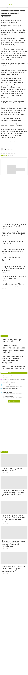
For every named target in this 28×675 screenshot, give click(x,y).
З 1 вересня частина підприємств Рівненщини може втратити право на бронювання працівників (13, 349)
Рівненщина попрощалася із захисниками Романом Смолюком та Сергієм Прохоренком (12, 359)
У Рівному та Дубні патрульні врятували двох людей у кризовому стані (13, 259)
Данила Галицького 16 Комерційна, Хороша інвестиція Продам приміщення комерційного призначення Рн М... (14, 569)
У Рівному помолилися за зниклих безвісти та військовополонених (13, 250)
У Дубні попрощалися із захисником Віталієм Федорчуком (14, 277)
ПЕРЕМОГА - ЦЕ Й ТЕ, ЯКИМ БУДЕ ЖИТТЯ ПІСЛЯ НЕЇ (13, 470)
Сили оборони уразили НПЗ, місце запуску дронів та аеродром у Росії (13, 285)
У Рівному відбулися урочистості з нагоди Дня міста (13, 242)
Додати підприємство (14, 401)
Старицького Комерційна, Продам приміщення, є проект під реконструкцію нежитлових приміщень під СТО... (13, 543)
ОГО (1, 145)
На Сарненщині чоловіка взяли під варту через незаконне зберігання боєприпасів (13, 268)
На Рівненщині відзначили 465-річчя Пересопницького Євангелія (14, 225)
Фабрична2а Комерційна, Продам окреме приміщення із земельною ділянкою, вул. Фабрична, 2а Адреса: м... (13, 493)
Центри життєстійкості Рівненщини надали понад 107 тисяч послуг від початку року (13, 233)
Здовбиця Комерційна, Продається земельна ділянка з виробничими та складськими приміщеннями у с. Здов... (13, 518)
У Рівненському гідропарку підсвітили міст (12, 340)
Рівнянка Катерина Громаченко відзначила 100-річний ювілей (13, 368)
